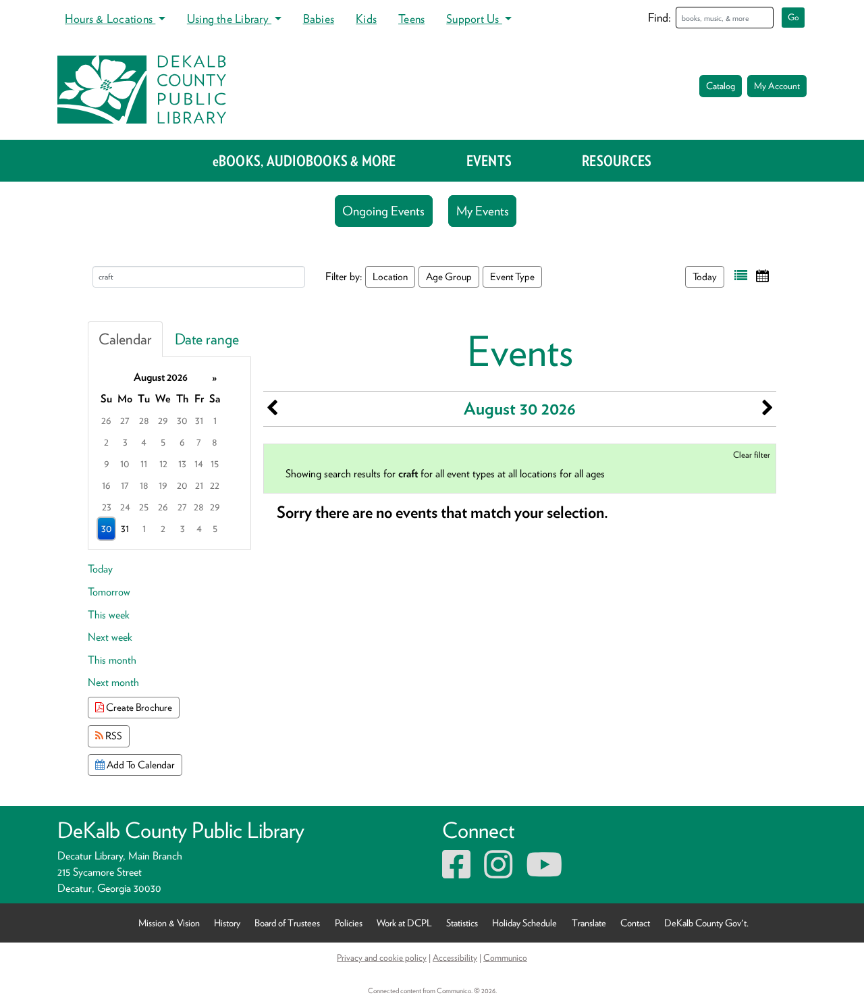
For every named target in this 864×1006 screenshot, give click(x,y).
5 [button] (163, 441)
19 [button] (163, 485)
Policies (348, 922)
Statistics (462, 922)
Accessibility (455, 957)
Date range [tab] (207, 339)
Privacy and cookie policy (382, 957)
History (227, 922)
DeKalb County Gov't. (706, 922)
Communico (505, 957)
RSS (112, 735)
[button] (740, 275)
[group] (169, 453)
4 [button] (143, 441)
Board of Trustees (287, 922)
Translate (589, 922)
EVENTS (489, 160)
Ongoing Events (383, 211)
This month (112, 660)
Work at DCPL (404, 922)
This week (109, 614)
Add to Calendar (140, 764)
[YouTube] (544, 872)
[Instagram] (498, 872)
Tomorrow (109, 591)
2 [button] (106, 441)
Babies (318, 18)
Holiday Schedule (524, 922)
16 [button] (106, 485)
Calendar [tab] (125, 339)
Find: (659, 17)
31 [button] (199, 420)
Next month (113, 682)
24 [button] (125, 506)
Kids (366, 18)
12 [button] (163, 463)
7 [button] (198, 441)
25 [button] (143, 506)
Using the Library (229, 18)
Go (793, 17)
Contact (635, 922)
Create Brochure (138, 707)
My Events (482, 211)
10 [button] (125, 463)
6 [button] (182, 441)
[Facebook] (456, 872)
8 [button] (214, 441)
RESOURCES (616, 160)
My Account (777, 85)
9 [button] (106, 463)
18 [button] (144, 485)
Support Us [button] (474, 18)
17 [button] (125, 485)
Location (390, 276)
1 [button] (215, 420)
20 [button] (182, 485)
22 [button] (214, 485)
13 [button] (182, 463)
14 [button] (198, 463)
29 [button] (163, 420)
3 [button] (125, 441)
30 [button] (182, 420)
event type (512, 276)
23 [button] (106, 506)
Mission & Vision (169, 922)
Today (705, 276)
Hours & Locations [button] (110, 18)
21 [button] (199, 485)
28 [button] (144, 420)
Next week (110, 637)
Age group (449, 276)
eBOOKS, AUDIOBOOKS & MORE (304, 160)
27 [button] (125, 420)
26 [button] (106, 420)
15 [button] (215, 463)
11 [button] (143, 463)
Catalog (720, 85)
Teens (411, 18)
